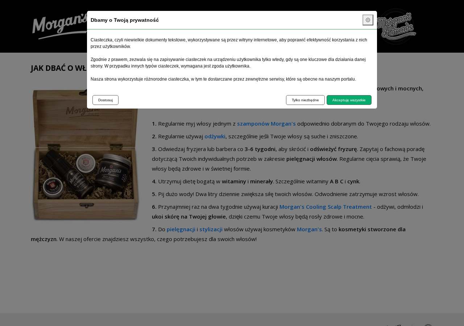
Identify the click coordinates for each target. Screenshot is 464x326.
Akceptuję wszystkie (349, 100)
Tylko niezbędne (305, 100)
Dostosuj (105, 100)
